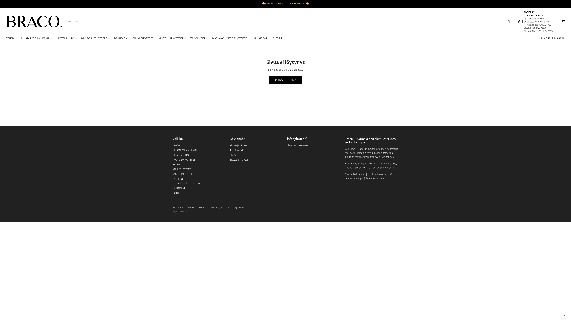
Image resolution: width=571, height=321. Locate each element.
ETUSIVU (11, 38)
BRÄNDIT (120, 38)
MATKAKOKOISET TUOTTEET (229, 38)
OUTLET (277, 38)
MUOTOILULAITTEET (171, 38)
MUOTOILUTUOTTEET (94, 38)
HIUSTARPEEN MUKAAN (35, 38)
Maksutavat (235, 155)
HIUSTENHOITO (65, 38)
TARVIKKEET (198, 38)
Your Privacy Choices (236, 207)
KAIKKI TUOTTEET (143, 38)
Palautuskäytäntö (217, 207)
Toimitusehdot (237, 150)
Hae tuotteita (177, 207)
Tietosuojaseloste (239, 160)
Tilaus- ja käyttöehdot (241, 145)
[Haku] (509, 21)
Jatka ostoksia (285, 80)
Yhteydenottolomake (297, 145)
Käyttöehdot (203, 207)
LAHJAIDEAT (259, 38)
